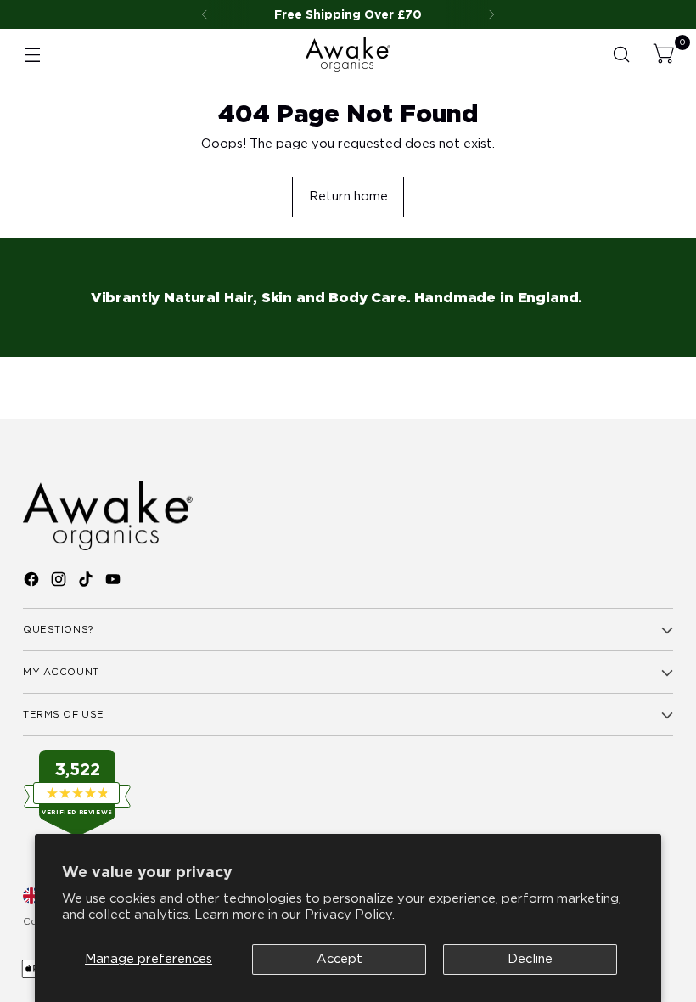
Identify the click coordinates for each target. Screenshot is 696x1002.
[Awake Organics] (348, 54)
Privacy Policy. (350, 914)
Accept (339, 958)
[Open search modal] (621, 54)
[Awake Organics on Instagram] (60, 582)
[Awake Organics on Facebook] (33, 582)
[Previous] (204, 14)
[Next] (491, 14)
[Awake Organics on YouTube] (114, 582)
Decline (530, 958)
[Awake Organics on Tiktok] (87, 582)
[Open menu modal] (31, 54)
